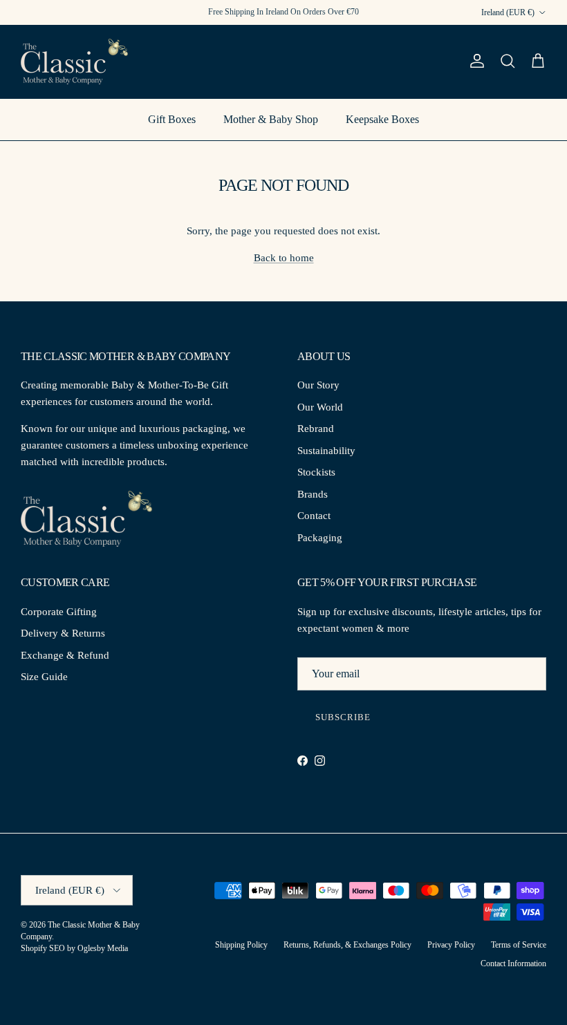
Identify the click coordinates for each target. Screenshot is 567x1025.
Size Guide (44, 676)
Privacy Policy (451, 945)
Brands (312, 494)
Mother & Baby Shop (270, 119)
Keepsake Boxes (382, 119)
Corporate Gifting (59, 611)
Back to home (284, 257)
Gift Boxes (172, 119)
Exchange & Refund (65, 655)
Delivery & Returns (63, 633)
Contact (314, 515)
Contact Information (513, 963)
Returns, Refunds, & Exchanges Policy (347, 945)
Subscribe (343, 717)
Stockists (316, 472)
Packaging (319, 537)
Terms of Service (518, 945)
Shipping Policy (241, 945)
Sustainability (326, 450)
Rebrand (315, 428)
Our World (320, 407)
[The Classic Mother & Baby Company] (74, 61)
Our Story (318, 385)
